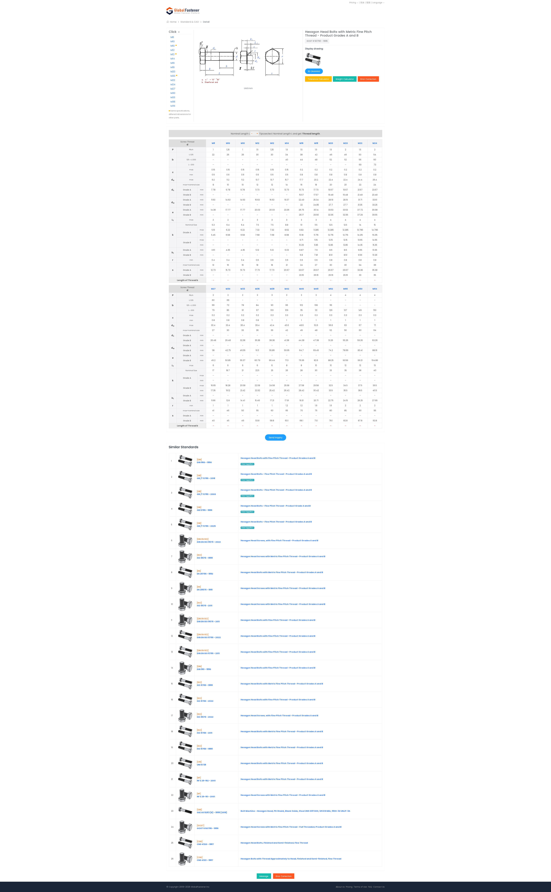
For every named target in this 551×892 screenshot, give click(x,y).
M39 (172, 106)
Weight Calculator (345, 79)
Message (263, 876)
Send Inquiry (275, 437)
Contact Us (379, 886)
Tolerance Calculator (318, 79)
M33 (172, 97)
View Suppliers (247, 464)
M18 (172, 67)
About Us (340, 886)
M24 (172, 84)
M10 (172, 41)
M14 (172, 58)
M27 (172, 88)
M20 (172, 71)
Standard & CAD (190, 22)
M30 (172, 93)
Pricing (353, 2)
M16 (172, 63)
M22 (172, 80)
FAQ (370, 886)
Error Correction (368, 79)
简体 (362, 2)
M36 (172, 101)
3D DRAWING (314, 71)
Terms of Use (360, 886)
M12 (172, 50)
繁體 (368, 2)
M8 (172, 37)
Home (172, 22)
